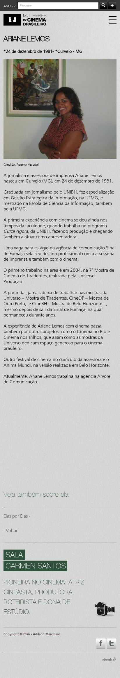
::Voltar (10, 530)
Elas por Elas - (16, 516)
